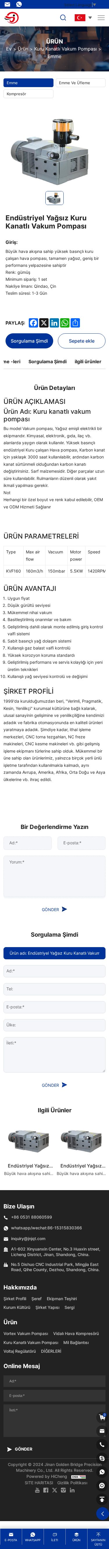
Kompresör (16, 93)
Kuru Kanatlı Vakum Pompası (65, 49)
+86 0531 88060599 (31, 1217)
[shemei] (102, 1486)
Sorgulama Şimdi (29, 340)
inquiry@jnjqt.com (8, 4)
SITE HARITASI (39, 1482)
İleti (54, 1540)
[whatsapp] (102, 1472)
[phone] (102, 1445)
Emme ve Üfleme (74, 82)
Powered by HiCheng (46, 1476)
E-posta (11, 1540)
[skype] (102, 1458)
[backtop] (102, 1499)
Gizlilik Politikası (72, 1482)
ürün (76, 1540)
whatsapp (32, 1540)
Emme (54, 56)
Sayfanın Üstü (98, 1542)
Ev (9, 49)
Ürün (23, 49)
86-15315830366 (20, 4)
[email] (102, 1431)
